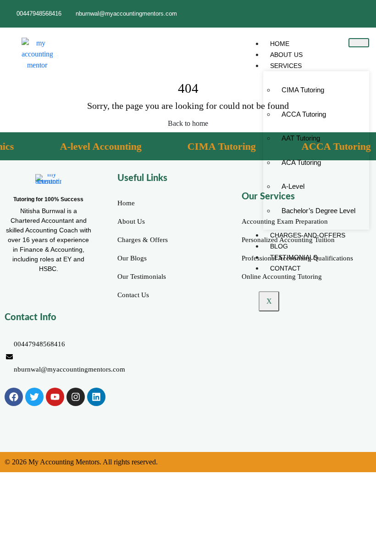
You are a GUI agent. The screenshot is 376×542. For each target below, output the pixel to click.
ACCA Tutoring (304, 114)
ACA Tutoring (301, 162)
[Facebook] (14, 397)
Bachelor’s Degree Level (318, 211)
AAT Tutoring (301, 138)
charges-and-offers (307, 235)
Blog (279, 246)
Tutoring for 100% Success (48, 199)
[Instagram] (75, 397)
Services (286, 65)
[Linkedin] (96, 397)
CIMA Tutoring (303, 90)
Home (279, 43)
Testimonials (293, 257)
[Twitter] (34, 397)
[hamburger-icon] (358, 42)
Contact (285, 268)
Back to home (188, 123)
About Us (286, 54)
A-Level (293, 186)
